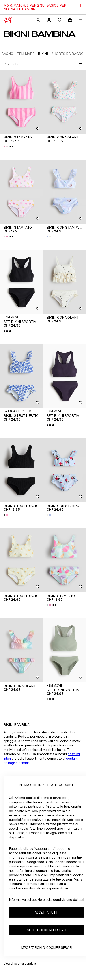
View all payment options (20, 963)
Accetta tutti (46, 912)
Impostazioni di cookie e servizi (46, 947)
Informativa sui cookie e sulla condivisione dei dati (46, 899)
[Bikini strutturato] (21, 376)
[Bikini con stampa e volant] (64, 192)
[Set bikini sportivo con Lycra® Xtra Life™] (21, 282)
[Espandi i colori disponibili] (49, 236)
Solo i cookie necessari (46, 930)
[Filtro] (79, 64)
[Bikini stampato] (21, 102)
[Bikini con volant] (64, 102)
